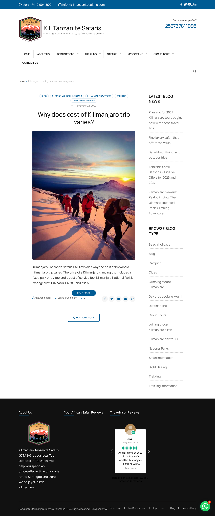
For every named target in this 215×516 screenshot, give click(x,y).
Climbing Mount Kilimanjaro (67, 96)
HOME (26, 54)
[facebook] (180, 2)
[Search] (194, 71)
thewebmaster (43, 297)
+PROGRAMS (135, 54)
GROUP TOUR (162, 54)
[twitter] (184, 2)
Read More (84, 293)
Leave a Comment (67, 297)
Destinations (158, 306)
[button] (148, 452)
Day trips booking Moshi (165, 296)
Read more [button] (130, 468)
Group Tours (157, 315)
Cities (153, 272)
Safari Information (161, 358)
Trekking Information (83, 100)
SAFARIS (112, 54)
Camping (155, 263)
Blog (44, 96)
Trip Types (158, 508)
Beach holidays (159, 244)
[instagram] (191, 2)
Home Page (115, 508)
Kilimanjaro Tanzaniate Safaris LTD (51, 508)
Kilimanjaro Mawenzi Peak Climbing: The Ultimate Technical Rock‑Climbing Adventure (163, 202)
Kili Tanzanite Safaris (72, 28)
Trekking (121, 96)
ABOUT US (43, 54)
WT (107, 508)
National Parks (159, 348)
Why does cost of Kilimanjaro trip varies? (84, 118)
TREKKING (91, 54)
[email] (125, 299)
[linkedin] (194, 2)
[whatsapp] (132, 299)
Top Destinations (137, 508)
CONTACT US (30, 62)
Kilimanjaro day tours (99, 96)
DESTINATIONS (65, 54)
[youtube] (187, 2)
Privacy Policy (189, 508)
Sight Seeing (158, 367)
